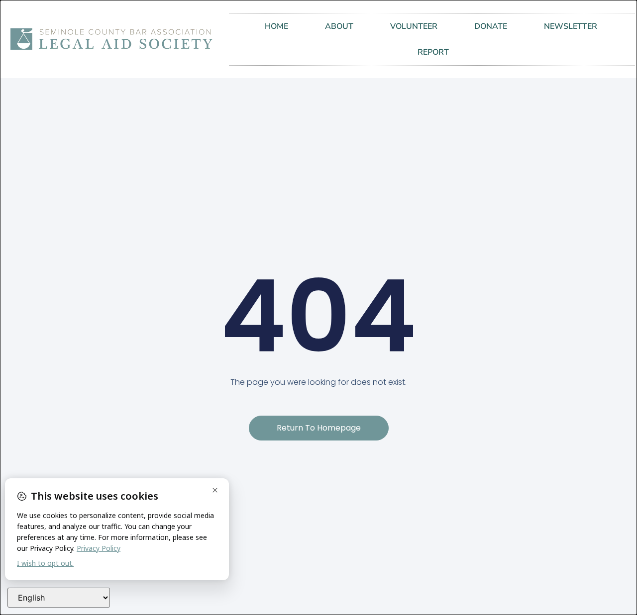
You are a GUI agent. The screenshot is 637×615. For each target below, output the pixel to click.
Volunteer (413, 26)
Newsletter (570, 26)
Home (276, 26)
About (339, 26)
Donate (490, 26)
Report (433, 52)
